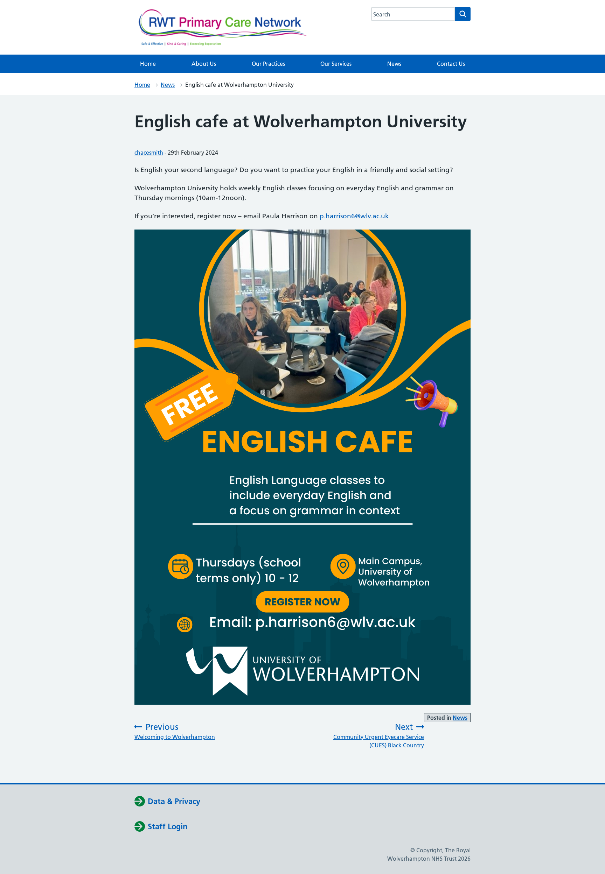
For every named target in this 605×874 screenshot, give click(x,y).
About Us (204, 63)
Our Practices (268, 63)
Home (148, 63)
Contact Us (451, 63)
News (394, 63)
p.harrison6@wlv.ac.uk (354, 216)
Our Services (336, 63)
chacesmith (148, 152)
